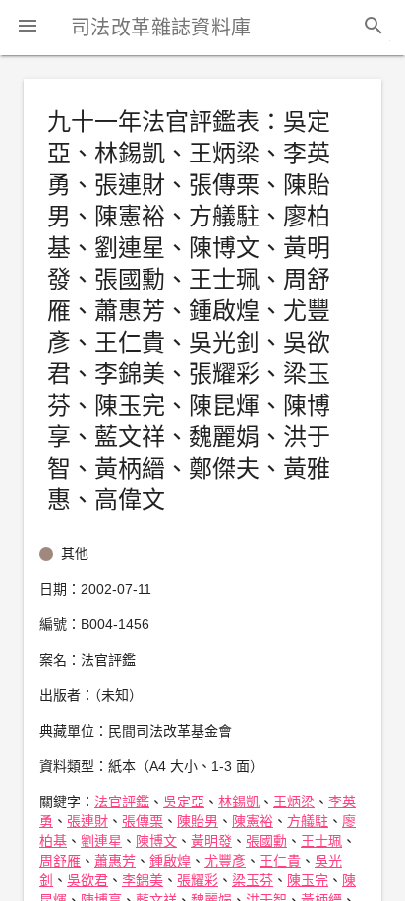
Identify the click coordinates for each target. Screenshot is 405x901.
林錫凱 (239, 801)
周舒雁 (60, 861)
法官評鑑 (121, 801)
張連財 (87, 821)
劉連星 (101, 841)
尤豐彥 (225, 861)
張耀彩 (197, 880)
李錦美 (142, 880)
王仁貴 (280, 861)
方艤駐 (307, 821)
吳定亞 (183, 801)
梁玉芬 (252, 880)
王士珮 (321, 841)
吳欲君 (87, 880)
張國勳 (266, 841)
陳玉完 (307, 880)
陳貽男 (197, 821)
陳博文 (156, 841)
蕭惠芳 (115, 861)
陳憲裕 (252, 821)
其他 (74, 553)
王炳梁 (294, 801)
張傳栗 (142, 821)
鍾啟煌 (170, 861)
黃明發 (211, 841)
